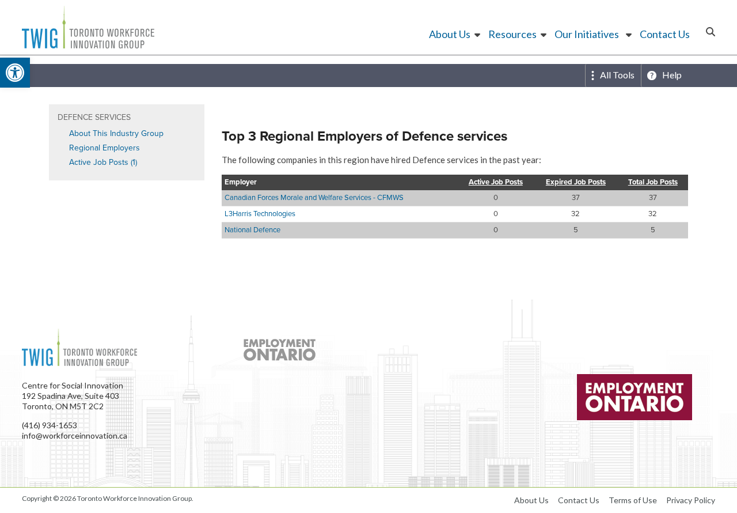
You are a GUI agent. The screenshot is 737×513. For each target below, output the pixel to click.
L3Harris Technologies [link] (260, 213)
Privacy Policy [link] (690, 500)
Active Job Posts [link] (496, 182)
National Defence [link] (252, 229)
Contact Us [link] (665, 34)
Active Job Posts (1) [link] (103, 162)
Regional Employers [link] (104, 148)
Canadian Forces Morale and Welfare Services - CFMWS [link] (314, 197)
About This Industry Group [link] (116, 133)
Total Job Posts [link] (653, 182)
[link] (15, 73)
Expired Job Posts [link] (576, 182)
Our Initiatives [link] (586, 34)
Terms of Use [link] (633, 500)
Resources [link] (512, 34)
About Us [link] (449, 34)
